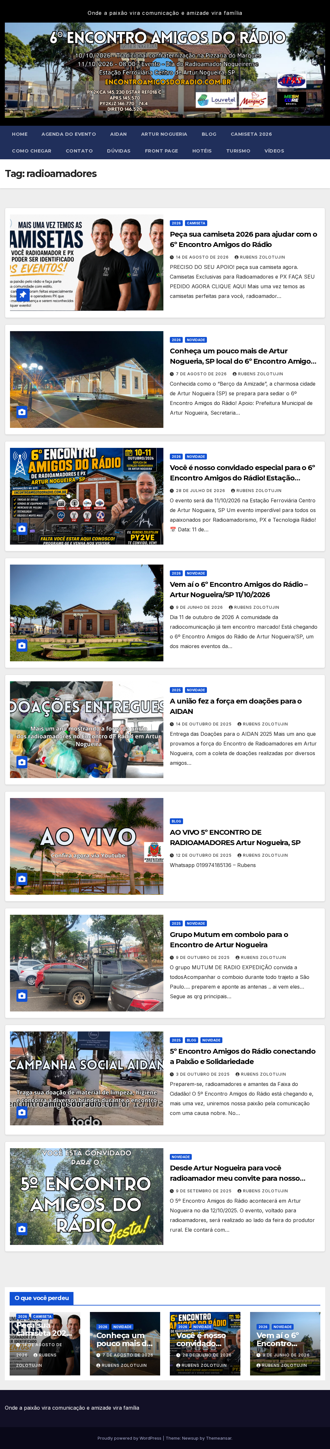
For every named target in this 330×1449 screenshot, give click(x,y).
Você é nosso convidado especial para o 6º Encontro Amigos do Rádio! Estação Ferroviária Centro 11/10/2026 (242, 478)
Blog (209, 134)
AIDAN (118, 134)
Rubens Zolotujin (262, 257)
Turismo (238, 151)
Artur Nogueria (164, 134)
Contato (79, 151)
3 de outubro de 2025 (203, 1074)
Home (19, 134)
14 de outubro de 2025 (204, 724)
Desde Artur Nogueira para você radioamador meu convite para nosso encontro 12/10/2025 (235, 1178)
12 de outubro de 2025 (204, 855)
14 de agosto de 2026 (203, 257)
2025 (176, 690)
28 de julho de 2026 (201, 490)
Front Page (161, 151)
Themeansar (218, 1438)
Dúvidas (119, 151)
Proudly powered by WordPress (130, 1438)
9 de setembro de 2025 (204, 1190)
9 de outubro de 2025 (203, 957)
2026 (176, 223)
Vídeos (274, 151)
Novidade (196, 340)
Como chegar (32, 151)
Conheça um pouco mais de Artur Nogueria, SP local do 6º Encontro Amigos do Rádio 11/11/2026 (242, 361)
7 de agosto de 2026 (202, 373)
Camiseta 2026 (251, 134)
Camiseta (196, 223)
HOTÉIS (202, 151)
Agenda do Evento (69, 134)
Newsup (190, 1438)
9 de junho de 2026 (200, 607)
